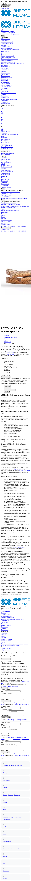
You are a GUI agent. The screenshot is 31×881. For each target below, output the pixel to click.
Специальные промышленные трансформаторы (15, 206)
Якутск (5, 878)
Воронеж (19, 765)
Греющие (3, 52)
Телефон (3, 727)
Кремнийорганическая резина (9, 134)
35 (1, 123)
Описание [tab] (7, 386)
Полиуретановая (5, 142)
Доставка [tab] (7, 391)
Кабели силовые (5, 39)
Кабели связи (5, 88)
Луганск (5, 802)
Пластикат (4, 137)
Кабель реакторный (6, 85)
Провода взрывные (6, 48)
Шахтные (3, 45)
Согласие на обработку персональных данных (14, 644)
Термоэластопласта (6, 148)
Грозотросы (4, 54)
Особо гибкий (5, 179)
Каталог (3, 29)
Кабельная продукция (7, 31)
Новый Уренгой (5, 6)
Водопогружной (5, 161)
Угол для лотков (5, 196)
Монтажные (4, 74)
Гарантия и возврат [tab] (10, 389)
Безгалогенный (5, 159)
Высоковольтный (6, 162)
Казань (5, 795)
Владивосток (6, 765)
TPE (2, 130)
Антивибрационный (7, 42)
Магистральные (5, 73)
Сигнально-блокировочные (9, 90)
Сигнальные (4, 91)
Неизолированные (6, 77)
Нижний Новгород (8, 817)
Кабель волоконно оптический (10, 49)
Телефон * (4, 693)
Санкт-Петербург (12, 848)
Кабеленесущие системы (8, 32)
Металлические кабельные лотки (10, 192)
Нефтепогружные (6, 79)
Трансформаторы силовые (8, 203)
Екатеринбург (6, 780)
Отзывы (3, 217)
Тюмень (5, 856)
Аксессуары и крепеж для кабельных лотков (14, 198)
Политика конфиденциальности (10, 645)
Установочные (5, 102)
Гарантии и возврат (6, 220)
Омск (4, 826)
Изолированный (5, 165)
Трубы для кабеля (6, 195)
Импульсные (4, 65)
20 (1, 117)
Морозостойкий (5, 174)
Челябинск (6, 871)
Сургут (19, 848)
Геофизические (5, 51)
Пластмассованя (5, 139)
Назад (3, 35)
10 (1, 111)
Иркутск (5, 787)
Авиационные (5, 40)
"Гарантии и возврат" (18, 547)
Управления (4, 100)
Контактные (4, 68)
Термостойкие (5, 97)
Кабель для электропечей (8, 62)
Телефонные (4, 96)
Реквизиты (4, 215)
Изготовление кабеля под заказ (10, 210)
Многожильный (5, 173)
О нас (2, 214)
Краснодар (10, 795)
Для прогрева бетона (7, 60)
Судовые (3, 94)
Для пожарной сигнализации (9, 59)
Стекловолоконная (6, 145)
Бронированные (5, 46)
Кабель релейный (6, 86)
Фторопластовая (5, 150)
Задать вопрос (5, 752)
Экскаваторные (5, 103)
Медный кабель (5, 154)
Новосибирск (17, 817)
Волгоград (13, 765)
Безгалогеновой (5, 131)
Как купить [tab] (7, 388)
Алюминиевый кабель (7, 153)
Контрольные (5, 69)
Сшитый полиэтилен (7, 147)
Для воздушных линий (7, 56)
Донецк (5, 772)
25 (1, 120)
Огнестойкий (5, 177)
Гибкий (3, 164)
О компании (4, 212)
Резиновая (4, 144)
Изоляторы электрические (8, 207)
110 (2, 113)
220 (2, 119)
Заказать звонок (5, 4)
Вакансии (3, 218)
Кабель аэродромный (7, 43)
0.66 (2, 108)
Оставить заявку (5, 376)
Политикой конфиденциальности (21, 704)
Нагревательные (5, 76)
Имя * (2, 691)
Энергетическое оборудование (10, 34)
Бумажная (4, 133)
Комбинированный (6, 167)
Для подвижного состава (8, 57)
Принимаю (4, 688)
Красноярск (17, 795)
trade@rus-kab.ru (5, 8)
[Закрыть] (1, 677)
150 (2, 114)
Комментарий (5, 699)
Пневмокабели (5, 82)
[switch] (1, 702)
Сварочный (4, 182)
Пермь (4, 834)
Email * (3, 726)
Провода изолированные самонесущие (12, 63)
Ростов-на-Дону (7, 841)
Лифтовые (4, 71)
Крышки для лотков (6, 193)
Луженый (3, 168)
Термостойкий (5, 184)
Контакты (3, 223)
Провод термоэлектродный (9, 99)
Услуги (3, 209)
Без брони (4, 157)
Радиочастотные (5, 83)
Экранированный (6, 187)
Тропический (5, 185)
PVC (2, 128)
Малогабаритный (6, 170)
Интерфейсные (5, 66)
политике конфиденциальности (10, 686)
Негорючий (4, 176)
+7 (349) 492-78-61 (12, 354)
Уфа (4, 863)
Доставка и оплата (6, 221)
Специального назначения (8, 93)
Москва (5, 809)
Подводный (4, 181)
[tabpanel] (15, 429)
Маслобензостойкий (7, 171)
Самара (5, 848)
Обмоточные (4, 80)
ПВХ (2, 136)
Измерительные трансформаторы (10, 204)
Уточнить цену (5, 735)
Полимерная (4, 140)
